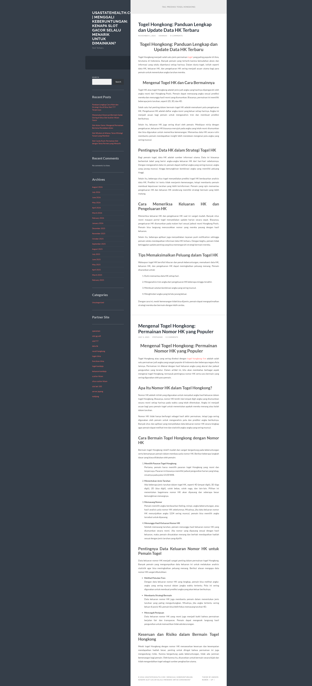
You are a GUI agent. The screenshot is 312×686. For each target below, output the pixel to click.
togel (190, 57)
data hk (95, 346)
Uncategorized (98, 302)
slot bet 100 (97, 386)
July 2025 (96, 254)
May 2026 (96, 202)
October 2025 (98, 239)
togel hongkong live (196, 358)
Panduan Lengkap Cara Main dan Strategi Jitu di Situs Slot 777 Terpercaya (105, 107)
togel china (96, 356)
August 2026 (97, 187)
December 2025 (98, 228)
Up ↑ (213, 680)
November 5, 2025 (147, 36)
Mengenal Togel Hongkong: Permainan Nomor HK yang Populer (176, 328)
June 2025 (96, 259)
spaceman (96, 331)
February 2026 (98, 218)
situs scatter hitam (99, 381)
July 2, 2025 (143, 337)
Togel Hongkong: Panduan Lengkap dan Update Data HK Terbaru (175, 27)
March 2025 (97, 275)
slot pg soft (96, 336)
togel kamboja (97, 366)
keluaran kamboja (99, 371)
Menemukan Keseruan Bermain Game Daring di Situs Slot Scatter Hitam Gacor (107, 117)
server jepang (97, 391)
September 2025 (99, 244)
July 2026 (96, 192)
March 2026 (97, 213)
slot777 (95, 341)
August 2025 (97, 249)
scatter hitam (97, 376)
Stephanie (157, 337)
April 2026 (96, 208)
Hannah (163, 36)
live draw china (98, 361)
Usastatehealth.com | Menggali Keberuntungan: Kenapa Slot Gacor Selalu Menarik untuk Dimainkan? (114, 28)
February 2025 (98, 280)
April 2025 (96, 270)
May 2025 (96, 264)
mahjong (95, 396)
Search (95, 77)
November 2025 (98, 233)
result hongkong (98, 351)
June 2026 (96, 197)
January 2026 (97, 223)
